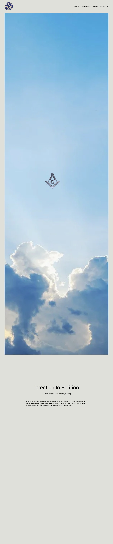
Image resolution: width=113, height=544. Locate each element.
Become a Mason (85, 6)
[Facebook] (107, 6)
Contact (102, 6)
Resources (95, 6)
